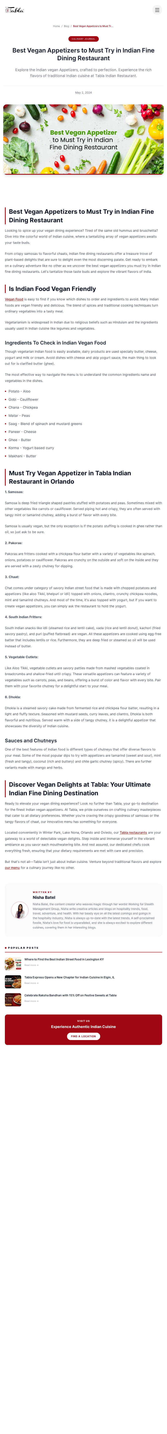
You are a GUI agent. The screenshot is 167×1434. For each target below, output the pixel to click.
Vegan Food (14, 299)
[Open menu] (157, 10)
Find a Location (83, 1036)
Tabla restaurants (133, 832)
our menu (12, 868)
